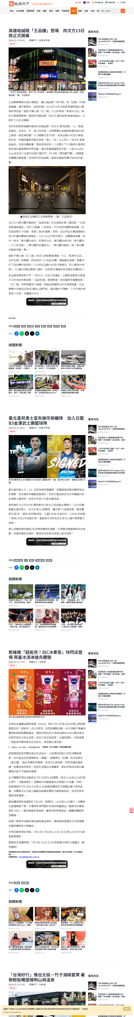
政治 (12, 10)
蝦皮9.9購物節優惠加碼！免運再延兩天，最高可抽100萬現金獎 (73, 949)
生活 (74, 10)
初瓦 (49, 326)
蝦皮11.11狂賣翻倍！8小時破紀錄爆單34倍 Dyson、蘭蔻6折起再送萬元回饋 (20, 925)
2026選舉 (20, 10)
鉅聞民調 (30, 10)
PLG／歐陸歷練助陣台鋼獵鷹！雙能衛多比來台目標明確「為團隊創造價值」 (46, 626)
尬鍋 (63, 326)
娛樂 (57, 10)
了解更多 (84, 1009)
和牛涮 (56, 326)
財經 (99, 10)
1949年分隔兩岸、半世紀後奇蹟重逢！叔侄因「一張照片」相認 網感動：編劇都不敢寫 (20, 368)
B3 (26, 560)
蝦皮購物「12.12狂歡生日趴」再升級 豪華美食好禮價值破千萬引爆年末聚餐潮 (73, 925)
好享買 (122, 2)
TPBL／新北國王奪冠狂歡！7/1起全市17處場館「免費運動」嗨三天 (72, 626)
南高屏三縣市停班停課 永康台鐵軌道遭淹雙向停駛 (72, 391)
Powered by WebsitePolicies (12, 1012)
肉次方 (16, 326)
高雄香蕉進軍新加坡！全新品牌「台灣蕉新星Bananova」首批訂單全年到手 (46, 392)
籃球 (31, 560)
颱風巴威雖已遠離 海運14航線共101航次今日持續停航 (72, 367)
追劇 (88, 2)
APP (79, 2)
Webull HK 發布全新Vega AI (109, 94)
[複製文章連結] (37, 333)
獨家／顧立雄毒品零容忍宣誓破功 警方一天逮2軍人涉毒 (20, 391)
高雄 (23, 326)
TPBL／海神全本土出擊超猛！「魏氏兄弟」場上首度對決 (21, 625)
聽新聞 (12, 44)
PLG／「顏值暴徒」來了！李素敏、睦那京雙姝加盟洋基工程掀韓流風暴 (72, 602)
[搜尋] (123, 11)
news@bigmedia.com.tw (29, 857)
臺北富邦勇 (40, 560)
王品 (37, 326)
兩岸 (51, 10)
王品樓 (30, 326)
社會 (92, 10)
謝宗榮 (49, 560)
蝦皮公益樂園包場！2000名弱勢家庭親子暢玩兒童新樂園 (47, 948)
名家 (86, 10)
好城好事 (65, 10)
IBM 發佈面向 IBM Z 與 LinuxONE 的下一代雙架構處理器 (111, 40)
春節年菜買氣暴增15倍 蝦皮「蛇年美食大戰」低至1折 (46, 923)
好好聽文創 (99, 2)
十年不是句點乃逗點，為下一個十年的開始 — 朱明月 (111, 62)
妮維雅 (16, 883)
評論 (38, 10)
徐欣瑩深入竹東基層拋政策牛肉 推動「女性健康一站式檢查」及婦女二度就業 (111, 52)
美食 (43, 326)
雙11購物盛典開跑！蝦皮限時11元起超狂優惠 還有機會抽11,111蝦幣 (20, 949)
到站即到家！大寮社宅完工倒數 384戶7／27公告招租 (46, 367)
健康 (80, 10)
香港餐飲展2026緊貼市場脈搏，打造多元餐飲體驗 (111, 73)
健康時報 (111, 2)
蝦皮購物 (25, 883)
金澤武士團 (18, 560)
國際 (45, 10)
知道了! (126, 1009)
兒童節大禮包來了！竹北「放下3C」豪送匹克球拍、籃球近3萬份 (20, 602)
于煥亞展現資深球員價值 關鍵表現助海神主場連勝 (46, 601)
